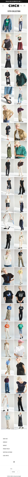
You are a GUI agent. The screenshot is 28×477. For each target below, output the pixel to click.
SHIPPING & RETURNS (7, 452)
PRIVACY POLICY (6, 448)
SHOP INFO (5, 438)
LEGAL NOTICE (6, 455)
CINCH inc (12, 476)
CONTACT (5, 445)
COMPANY (5, 442)
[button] (3, 5)
